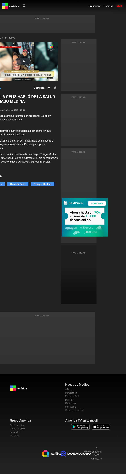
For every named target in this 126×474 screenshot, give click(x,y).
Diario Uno (70, 403)
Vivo (119, 6)
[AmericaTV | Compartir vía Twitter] (48, 97)
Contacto (14, 435)
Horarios (108, 6)
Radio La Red (72, 396)
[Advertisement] (83, 278)
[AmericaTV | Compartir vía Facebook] (48, 93)
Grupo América (17, 428)
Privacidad (15, 432)
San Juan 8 (70, 406)
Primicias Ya (71, 393)
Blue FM (69, 399)
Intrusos (10, 38)
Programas (94, 6)
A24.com (69, 389)
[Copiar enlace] (55, 88)
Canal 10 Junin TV (74, 410)
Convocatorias (17, 425)
